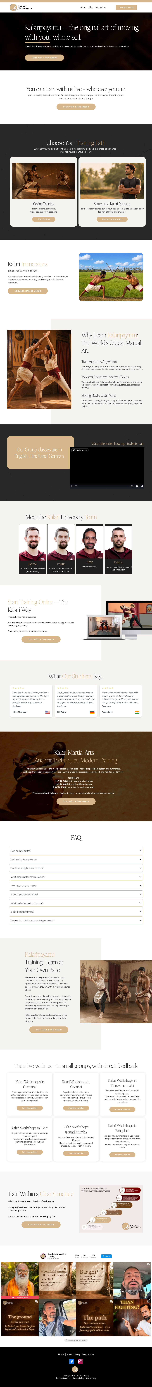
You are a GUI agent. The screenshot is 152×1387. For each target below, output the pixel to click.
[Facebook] (71, 1361)
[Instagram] (80, 1361)
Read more (17, 706)
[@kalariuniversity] (43, 1256)
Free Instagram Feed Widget (77, 1340)
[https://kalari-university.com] (21, 7)
